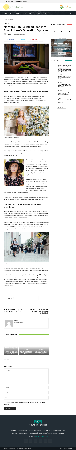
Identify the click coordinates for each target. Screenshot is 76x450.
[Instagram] (64, 1)
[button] (70, 13)
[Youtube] (71, 1)
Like (54, 29)
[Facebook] (62, 1)
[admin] (5, 34)
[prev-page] (5, 358)
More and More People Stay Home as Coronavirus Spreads (64, 93)
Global (11, 345)
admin (10, 34)
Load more (61, 107)
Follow (62, 29)
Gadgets (10, 19)
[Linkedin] (35, 441)
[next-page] (8, 358)
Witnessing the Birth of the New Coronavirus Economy (64, 101)
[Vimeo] (68, 1)
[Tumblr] (45, 441)
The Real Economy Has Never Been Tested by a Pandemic (41, 352)
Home (5, 19)
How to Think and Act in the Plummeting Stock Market (26, 352)
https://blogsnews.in (19, 322)
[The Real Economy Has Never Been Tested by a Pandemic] (41, 346)
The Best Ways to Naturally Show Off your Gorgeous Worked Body (39, 311)
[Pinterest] (40, 441)
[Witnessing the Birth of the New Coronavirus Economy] (54, 100)
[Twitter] (66, 1)
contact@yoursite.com (41, 436)
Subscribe (69, 29)
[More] (41, 39)
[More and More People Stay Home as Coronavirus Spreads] (54, 92)
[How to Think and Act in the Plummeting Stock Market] (26, 346)
